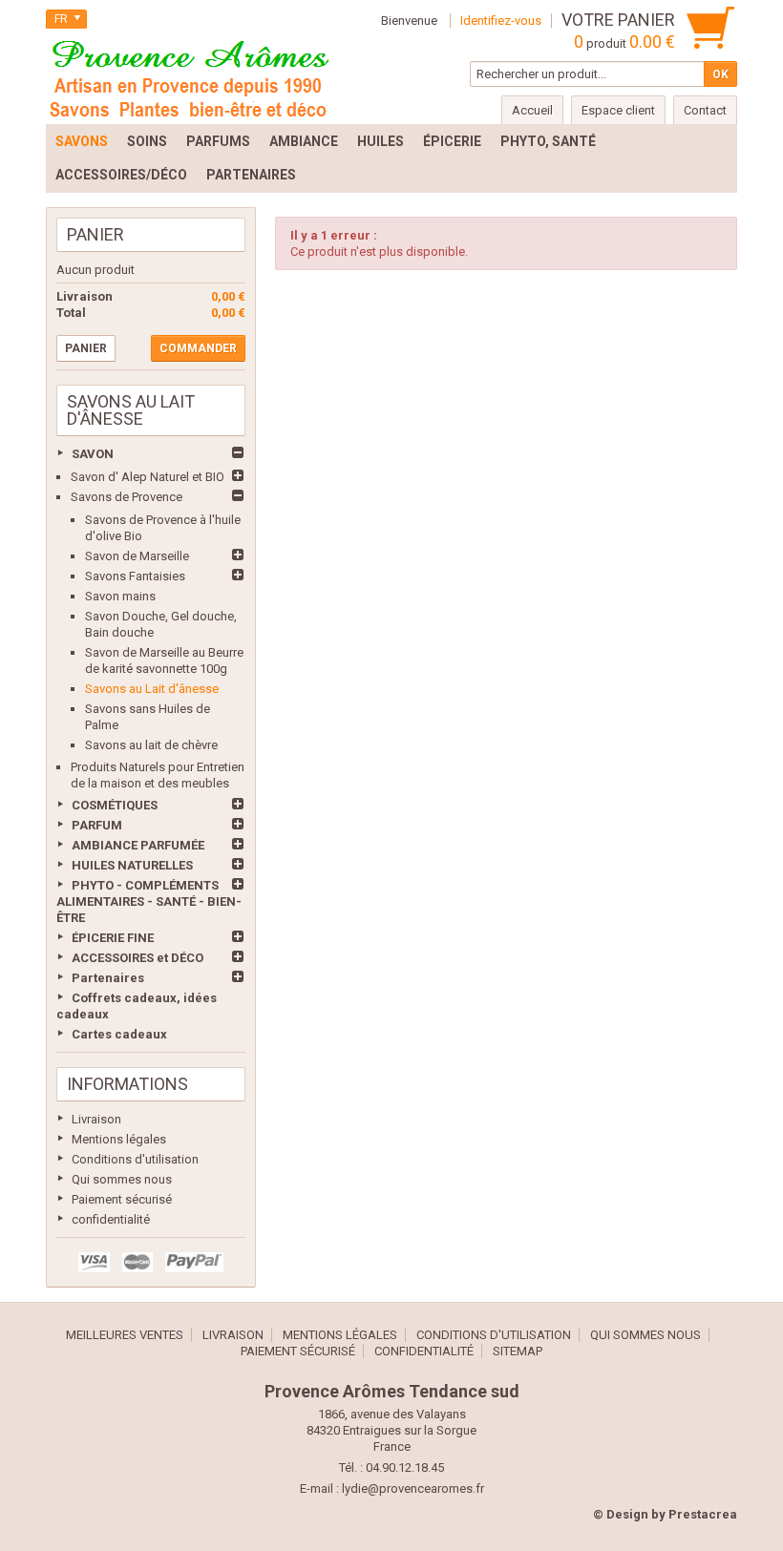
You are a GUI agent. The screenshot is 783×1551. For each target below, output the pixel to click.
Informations (127, 1084)
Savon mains (120, 596)
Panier (95, 234)
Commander (198, 348)
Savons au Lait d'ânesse (152, 688)
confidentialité (111, 1219)
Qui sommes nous (122, 1179)
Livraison (96, 1119)
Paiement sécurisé (122, 1199)
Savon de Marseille (137, 556)
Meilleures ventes (124, 1335)
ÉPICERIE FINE (113, 938)
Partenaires (108, 978)
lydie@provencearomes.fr (413, 1488)
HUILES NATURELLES (132, 865)
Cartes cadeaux (119, 1034)
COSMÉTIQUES (115, 805)
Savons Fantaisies (135, 576)
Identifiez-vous (500, 20)
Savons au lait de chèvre (151, 745)
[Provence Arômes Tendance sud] (189, 76)
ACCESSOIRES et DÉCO (137, 958)
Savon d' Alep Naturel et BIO (147, 477)
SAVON (93, 454)
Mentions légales (119, 1139)
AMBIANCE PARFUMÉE (138, 845)
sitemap (517, 1351)
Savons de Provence (126, 497)
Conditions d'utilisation (135, 1159)
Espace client (618, 110)
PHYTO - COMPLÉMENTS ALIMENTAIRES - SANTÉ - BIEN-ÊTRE (149, 901)
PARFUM (97, 825)
